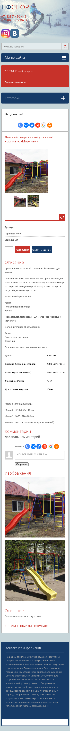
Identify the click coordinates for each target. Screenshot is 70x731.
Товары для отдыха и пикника (22, 239)
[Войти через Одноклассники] (49, 125)
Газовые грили (16, 244)
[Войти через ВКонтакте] (26, 125)
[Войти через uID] (20, 125)
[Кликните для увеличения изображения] (26, 171)
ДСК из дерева (15, 213)
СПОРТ (17, 6)
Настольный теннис (18, 275)
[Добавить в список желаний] (62, 217)
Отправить (21, 464)
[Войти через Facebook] (31, 125)
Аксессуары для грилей (20, 264)
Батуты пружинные (18, 229)
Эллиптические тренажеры (22, 120)
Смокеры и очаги (17, 259)
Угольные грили (16, 254)
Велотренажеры (16, 125)
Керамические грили (19, 249)
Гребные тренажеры (19, 130)
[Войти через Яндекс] (37, 125)
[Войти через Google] (43, 125)
